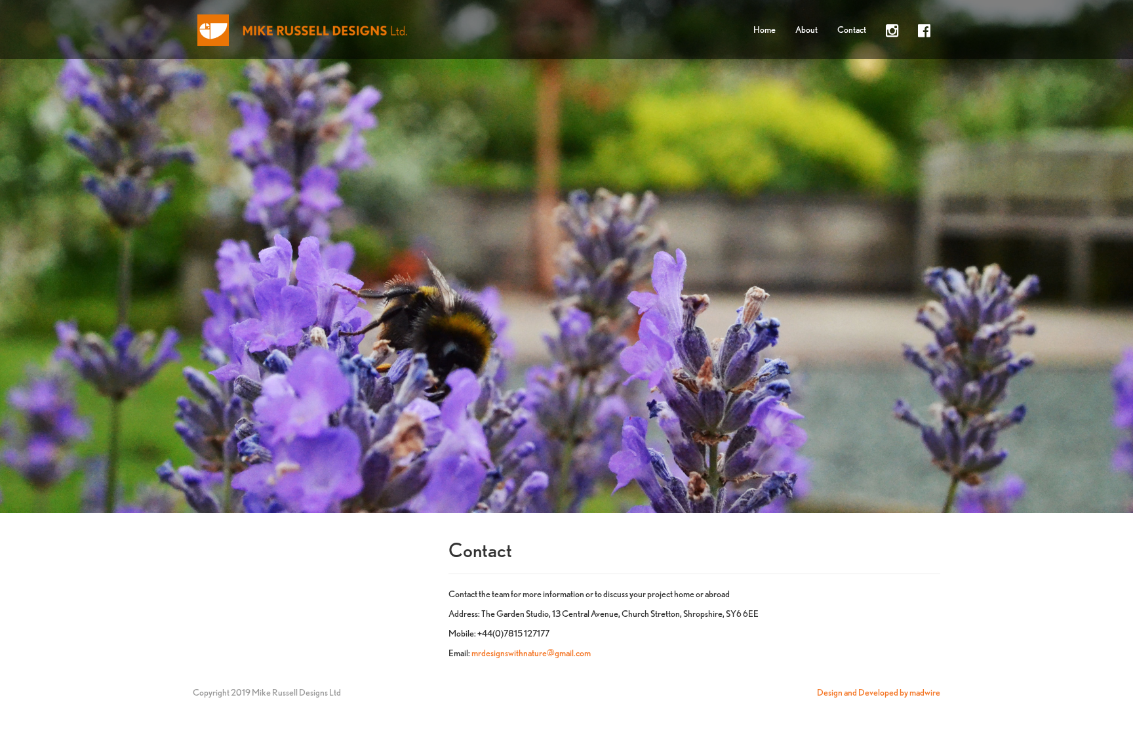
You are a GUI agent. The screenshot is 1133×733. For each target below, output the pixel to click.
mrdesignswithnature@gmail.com (531, 653)
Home (764, 29)
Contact (851, 29)
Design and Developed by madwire (878, 692)
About (806, 29)
